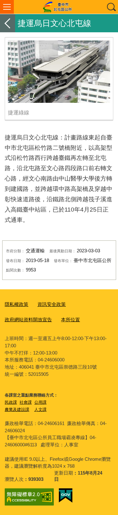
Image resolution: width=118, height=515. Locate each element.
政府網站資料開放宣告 (28, 319)
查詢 (111, 7)
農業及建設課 (17, 409)
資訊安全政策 (51, 304)
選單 (7, 7)
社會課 (26, 402)
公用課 (40, 402)
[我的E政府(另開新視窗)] (65, 495)
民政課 (11, 402)
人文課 (40, 409)
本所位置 (70, 319)
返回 (7, 23)
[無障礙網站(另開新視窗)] (29, 497)
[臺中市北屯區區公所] (59, 7)
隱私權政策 (16, 304)
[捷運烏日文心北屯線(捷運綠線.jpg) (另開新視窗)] (59, 71)
